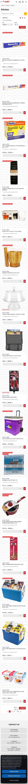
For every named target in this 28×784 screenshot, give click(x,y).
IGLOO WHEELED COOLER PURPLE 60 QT (12, 438)
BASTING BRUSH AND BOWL (9, 397)
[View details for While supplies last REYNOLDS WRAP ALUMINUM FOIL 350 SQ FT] (14, 44)
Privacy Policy (13, 767)
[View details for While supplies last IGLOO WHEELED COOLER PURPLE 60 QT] (14, 422)
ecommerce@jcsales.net (14, 737)
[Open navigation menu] (1, 2)
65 (18, 711)
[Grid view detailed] (22, 18)
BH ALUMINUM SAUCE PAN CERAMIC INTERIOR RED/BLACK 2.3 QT (11, 522)
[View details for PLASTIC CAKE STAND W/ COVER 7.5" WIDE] (14, 298)
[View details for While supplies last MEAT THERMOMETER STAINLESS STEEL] (14, 548)
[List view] (25, 18)
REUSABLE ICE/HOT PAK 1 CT (10, 480)
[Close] (24, 757)
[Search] (25, 13)
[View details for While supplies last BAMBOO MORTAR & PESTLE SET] (14, 257)
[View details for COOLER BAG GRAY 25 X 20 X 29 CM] (14, 339)
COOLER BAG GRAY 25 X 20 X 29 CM (11, 355)
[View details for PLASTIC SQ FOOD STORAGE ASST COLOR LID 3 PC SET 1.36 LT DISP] (14, 675)
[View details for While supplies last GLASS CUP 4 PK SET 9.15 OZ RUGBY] (14, 215)
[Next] (20, 711)
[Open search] (16, 2)
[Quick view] (25, 32)
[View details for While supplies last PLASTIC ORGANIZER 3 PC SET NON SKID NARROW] (14, 172)
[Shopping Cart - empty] (25, 2)
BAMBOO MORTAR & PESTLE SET (10, 273)
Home (3, 5)
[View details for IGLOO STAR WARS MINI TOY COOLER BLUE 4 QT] (14, 632)
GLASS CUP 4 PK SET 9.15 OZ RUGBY (11, 231)
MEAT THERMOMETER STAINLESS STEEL (12, 564)
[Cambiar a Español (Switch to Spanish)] (22, 2)
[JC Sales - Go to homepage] (6, 2)
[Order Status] (19, 2)
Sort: (3, 22)
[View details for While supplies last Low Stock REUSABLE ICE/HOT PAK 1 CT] (14, 464)
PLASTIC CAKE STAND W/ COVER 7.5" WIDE (13, 314)
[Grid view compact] (20, 18)
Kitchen (7, 5)
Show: (15, 22)
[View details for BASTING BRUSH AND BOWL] (14, 381)
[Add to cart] (24, 69)
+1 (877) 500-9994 (14, 731)
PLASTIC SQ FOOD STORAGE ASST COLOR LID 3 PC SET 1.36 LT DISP (13, 692)
